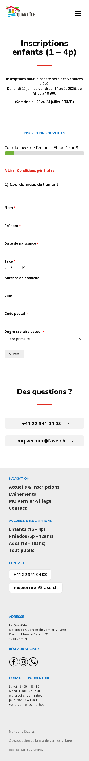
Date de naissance (22, 243)
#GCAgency (34, 750)
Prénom (13, 225)
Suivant (14, 354)
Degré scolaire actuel (24, 331)
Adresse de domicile (23, 278)
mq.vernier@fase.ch (41, 440)
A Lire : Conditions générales (29, 170)
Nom (10, 208)
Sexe (10, 261)
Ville (10, 296)
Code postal (16, 313)
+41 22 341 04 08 (41, 423)
